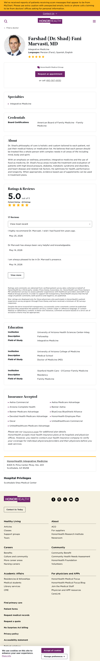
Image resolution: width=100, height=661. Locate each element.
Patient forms (11, 609)
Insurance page (31, 432)
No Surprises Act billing (16, 627)
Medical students (12, 583)
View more (16, 275)
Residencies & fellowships (17, 579)
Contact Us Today (14, 509)
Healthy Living (12, 521)
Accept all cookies (52, 650)
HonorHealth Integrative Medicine (27, 461)
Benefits (8, 553)
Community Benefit (61, 553)
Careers (8, 547)
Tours (6, 538)
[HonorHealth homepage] (50, 21)
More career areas (13, 560)
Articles (8, 527)
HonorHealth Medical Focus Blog (68, 583)
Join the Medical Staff (62, 586)
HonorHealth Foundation (64, 560)
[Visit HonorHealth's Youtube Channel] (71, 499)
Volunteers (56, 564)
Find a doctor (12, 28)
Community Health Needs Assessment (70, 556)
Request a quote (12, 621)
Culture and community (16, 556)
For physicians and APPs (65, 573)
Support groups (12, 534)
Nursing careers (12, 564)
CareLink (55, 594)
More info (6, 656)
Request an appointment (50, 74)
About (55, 521)
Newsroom (56, 538)
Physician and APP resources (66, 590)
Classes (7, 530)
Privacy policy (11, 634)
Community (58, 547)
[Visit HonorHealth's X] (65, 499)
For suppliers (58, 530)
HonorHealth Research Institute (67, 534)
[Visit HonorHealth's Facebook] (53, 499)
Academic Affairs (14, 573)
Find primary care (13, 603)
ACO (53, 527)
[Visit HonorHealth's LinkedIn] (77, 499)
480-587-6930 (53, 80)
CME (6, 590)
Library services (12, 586)
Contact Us (48, 13)
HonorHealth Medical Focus (65, 579)
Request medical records (16, 615)
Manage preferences (53, 656)
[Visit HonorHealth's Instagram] (59, 499)
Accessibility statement (16, 640)
